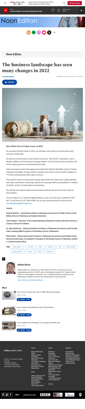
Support (68, 348)
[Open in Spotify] (34, 32)
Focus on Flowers (54, 356)
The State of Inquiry (54, 378)
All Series (51, 352)
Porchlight (51, 376)
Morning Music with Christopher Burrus (54, 367)
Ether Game (52, 355)
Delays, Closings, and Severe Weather (38, 376)
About (33, 348)
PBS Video (34, 363)
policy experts (17, 251)
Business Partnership (73, 355)
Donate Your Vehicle (72, 356)
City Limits (34, 384)
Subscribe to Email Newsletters (37, 367)
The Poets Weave (54, 375)
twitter (40, 251)
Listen (50, 348)
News (33, 372)
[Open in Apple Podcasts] (39, 32)
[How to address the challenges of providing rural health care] (9, 326)
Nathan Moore (9, 77)
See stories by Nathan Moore (30, 280)
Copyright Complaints (10, 363)
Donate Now (70, 352)
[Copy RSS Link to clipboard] (28, 32)
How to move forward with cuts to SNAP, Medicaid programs (38, 292)
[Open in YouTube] (44, 32)
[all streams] (82, 10)
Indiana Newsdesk (37, 379)
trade (40, 247)
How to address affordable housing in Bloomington (35, 307)
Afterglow (51, 353)
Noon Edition (13, 54)
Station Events (36, 365)
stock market (71, 247)
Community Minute (37, 385)
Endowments (70, 361)
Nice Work (51, 370)
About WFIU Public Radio (37, 352)
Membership (70, 353)
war (60, 247)
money (30, 251)
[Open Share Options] (54, 32)
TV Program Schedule (38, 361)
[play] (5, 10)
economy (30, 247)
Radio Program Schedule (36, 355)
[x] (49, 32)
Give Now (75, 3)
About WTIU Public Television (37, 359)
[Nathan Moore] (11, 268)
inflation (50, 247)
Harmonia (51, 358)
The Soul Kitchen (53, 380)
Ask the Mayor (36, 382)
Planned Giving (70, 363)
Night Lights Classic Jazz (54, 372)
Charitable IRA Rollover (73, 358)
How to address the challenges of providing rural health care (38, 323)
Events (50, 384)
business (50, 251)
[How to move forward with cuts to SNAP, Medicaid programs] (9, 295)
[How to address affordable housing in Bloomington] (9, 310)
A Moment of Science (55, 365)
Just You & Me (53, 360)
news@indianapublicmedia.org (18, 203)
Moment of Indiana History (54, 362)
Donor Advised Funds (72, 360)
